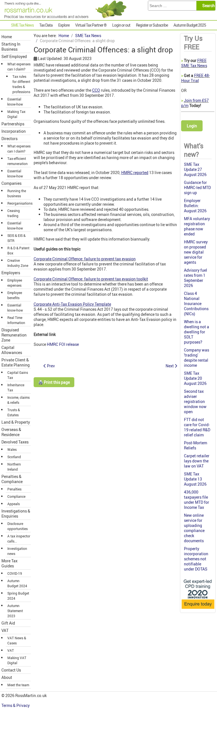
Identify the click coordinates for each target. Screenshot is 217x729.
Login (192, 125)
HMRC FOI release (63, 344)
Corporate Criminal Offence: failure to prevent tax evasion (85, 258)
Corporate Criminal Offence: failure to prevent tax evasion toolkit (91, 279)
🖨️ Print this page (54, 382)
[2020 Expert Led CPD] (197, 609)
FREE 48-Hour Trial (195, 78)
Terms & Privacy (16, 705)
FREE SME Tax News (194, 63)
